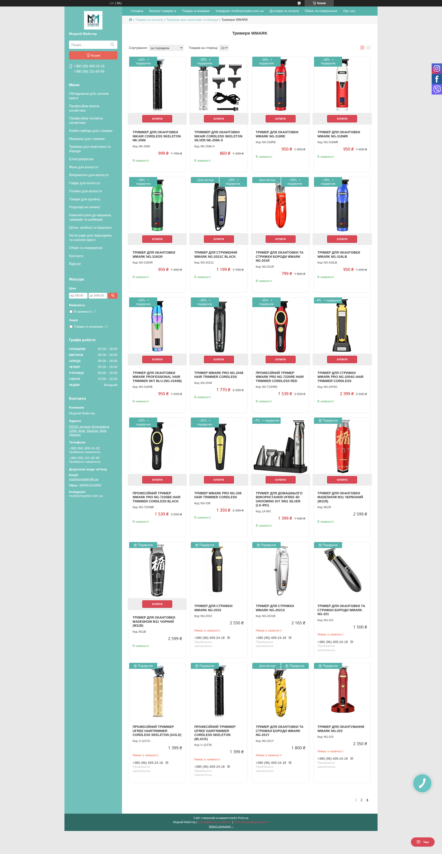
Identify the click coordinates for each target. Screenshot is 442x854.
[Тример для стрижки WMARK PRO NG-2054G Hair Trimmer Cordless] (342, 325)
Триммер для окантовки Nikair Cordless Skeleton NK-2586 (157, 136)
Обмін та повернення (85, 248)
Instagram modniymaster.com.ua (240, 11)
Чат (426, 842)
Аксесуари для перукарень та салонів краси (90, 237)
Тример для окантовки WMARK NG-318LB (338, 254)
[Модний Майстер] (93, 20)
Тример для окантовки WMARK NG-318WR (338, 134)
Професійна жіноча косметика (84, 108)
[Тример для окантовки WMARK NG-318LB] (342, 205)
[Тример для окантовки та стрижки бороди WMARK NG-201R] (280, 205)
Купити (157, 118)
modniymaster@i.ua (83, 479)
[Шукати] (112, 45)
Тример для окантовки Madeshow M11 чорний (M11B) (154, 621)
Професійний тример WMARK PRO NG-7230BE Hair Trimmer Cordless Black (156, 497)
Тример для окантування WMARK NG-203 (340, 729)
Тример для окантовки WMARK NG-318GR (154, 254)
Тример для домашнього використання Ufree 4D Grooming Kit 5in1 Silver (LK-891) (279, 499)
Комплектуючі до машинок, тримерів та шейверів (90, 217)
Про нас (349, 11)
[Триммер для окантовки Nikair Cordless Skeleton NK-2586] (157, 85)
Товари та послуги (149, 19)
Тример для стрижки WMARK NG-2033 (213, 608)
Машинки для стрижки (87, 139)
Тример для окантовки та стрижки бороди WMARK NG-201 (341, 610)
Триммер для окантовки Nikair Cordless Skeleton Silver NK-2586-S (218, 136)
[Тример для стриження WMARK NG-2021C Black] (219, 205)
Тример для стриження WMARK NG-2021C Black (215, 254)
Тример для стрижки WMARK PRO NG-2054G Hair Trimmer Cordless (340, 377)
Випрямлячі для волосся (88, 175)
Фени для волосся (83, 167)
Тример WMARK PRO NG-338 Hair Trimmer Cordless (217, 495)
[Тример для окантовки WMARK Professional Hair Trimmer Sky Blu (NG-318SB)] (157, 325)
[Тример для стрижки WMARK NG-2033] (219, 570)
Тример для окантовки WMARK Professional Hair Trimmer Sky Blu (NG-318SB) (157, 377)
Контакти (76, 256)
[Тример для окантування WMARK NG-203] (342, 691)
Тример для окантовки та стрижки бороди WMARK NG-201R (279, 256)
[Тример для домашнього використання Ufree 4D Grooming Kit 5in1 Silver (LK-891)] (280, 446)
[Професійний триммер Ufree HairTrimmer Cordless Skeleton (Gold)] (157, 691)
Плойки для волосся (85, 191)
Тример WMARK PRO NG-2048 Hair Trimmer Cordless (218, 375)
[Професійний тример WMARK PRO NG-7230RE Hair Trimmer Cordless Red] (280, 325)
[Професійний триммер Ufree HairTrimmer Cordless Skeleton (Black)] (219, 691)
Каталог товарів (161, 11)
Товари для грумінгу (85, 199)
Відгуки (75, 264)
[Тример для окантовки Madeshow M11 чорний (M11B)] (157, 570)
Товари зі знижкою (196, 11)
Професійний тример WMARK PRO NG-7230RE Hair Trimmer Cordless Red (280, 377)
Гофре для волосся (84, 183)
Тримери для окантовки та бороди (89, 149)
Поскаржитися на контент (215, 822)
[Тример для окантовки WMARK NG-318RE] (280, 85)
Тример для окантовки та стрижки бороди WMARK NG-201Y (279, 731)
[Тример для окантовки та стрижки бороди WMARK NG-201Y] (280, 691)
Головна (137, 11)
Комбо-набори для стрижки (90, 131)
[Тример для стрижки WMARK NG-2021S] (280, 570)
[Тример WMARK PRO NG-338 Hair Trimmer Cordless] (219, 446)
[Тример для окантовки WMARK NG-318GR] (157, 205)
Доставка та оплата (284, 11)
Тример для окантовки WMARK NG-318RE (277, 134)
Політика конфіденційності (251, 822)
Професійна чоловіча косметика (86, 120)
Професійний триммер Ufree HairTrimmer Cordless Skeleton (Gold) (157, 731)
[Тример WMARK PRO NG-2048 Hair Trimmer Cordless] (219, 325)
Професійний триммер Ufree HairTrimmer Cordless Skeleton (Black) (215, 733)
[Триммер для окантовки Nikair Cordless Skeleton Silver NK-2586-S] (219, 85)
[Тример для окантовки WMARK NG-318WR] (342, 85)
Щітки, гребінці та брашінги (90, 227)
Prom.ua (243, 818)
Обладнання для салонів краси (89, 96)
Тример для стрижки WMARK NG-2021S (275, 608)
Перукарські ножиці (84, 207)
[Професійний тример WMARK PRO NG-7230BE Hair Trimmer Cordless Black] (157, 446)
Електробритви (81, 159)
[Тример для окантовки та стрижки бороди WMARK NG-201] (342, 570)
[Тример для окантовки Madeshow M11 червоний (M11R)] (342, 446)
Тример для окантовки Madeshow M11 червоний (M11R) (340, 497)
